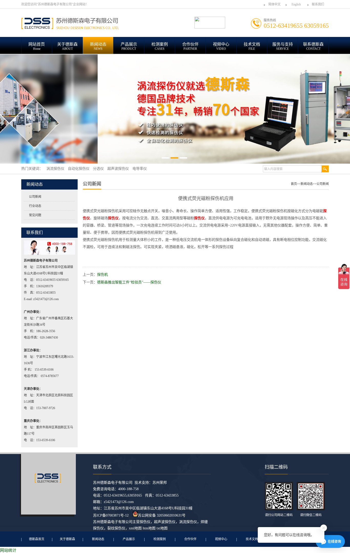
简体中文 (274, 4)
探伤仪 (145, 522)
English (296, 4)
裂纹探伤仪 (116, 528)
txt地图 (162, 528)
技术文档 (252, 539)
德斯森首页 (36, 539)
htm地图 (149, 528)
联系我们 (318, 4)
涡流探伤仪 (188, 522)
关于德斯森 (67, 539)
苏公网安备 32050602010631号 (162, 515)
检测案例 (159, 539)
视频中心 (221, 539)
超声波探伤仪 (165, 522)
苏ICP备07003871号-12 (111, 515)
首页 (294, 184)
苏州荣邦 (159, 483)
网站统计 (8, 550)
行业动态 (35, 206)
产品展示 (129, 539)
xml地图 (135, 528)
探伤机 (102, 274)
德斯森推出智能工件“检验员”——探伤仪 (129, 282)
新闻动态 (307, 184)
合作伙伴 (190, 539)
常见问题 (35, 215)
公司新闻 (35, 197)
